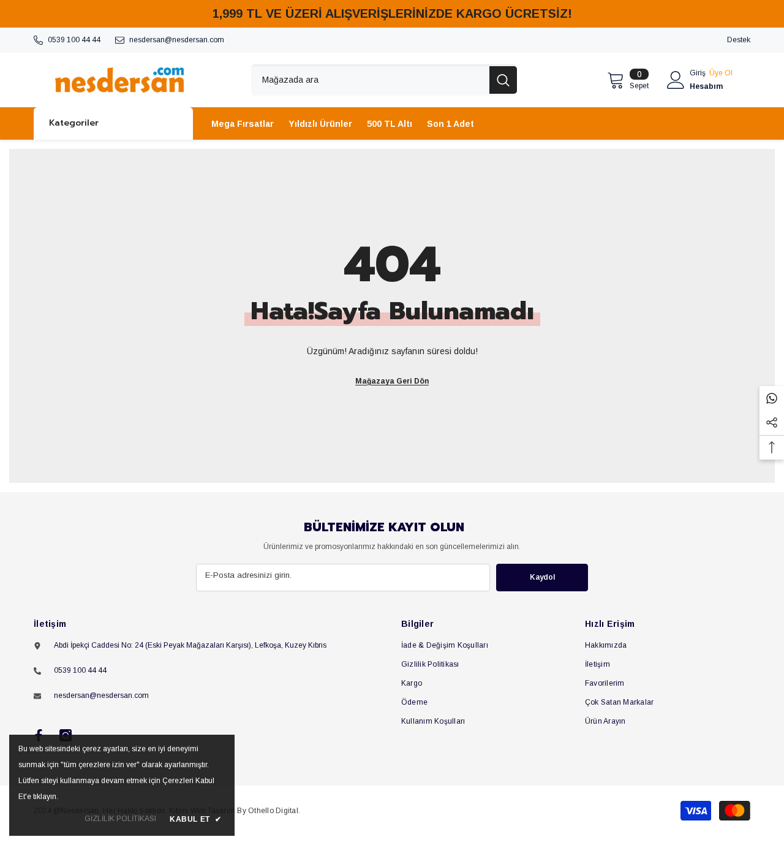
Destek (738, 40)
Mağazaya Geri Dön (392, 381)
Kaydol (542, 577)
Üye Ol (721, 73)
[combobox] (370, 80)
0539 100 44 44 (74, 40)
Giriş (698, 73)
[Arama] (384, 80)
